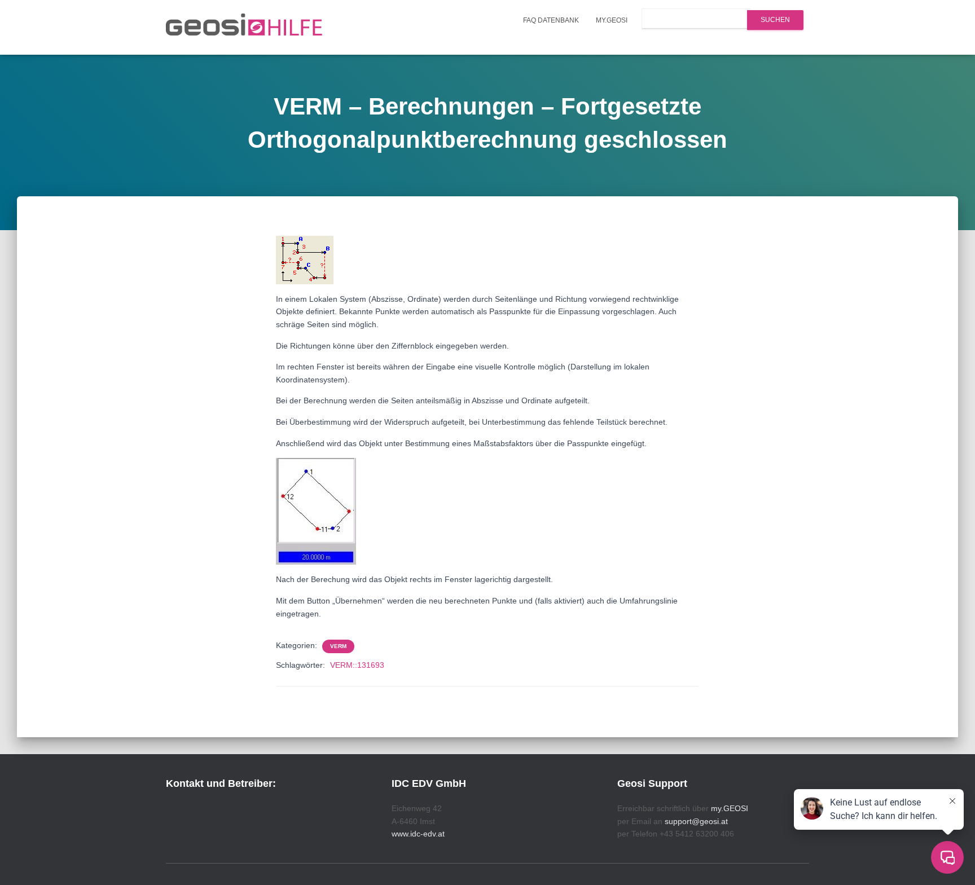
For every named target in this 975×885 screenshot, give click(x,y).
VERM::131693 (357, 665)
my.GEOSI (611, 20)
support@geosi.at (696, 821)
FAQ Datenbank (551, 20)
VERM (338, 646)
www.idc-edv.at (418, 833)
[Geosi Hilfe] (244, 28)
